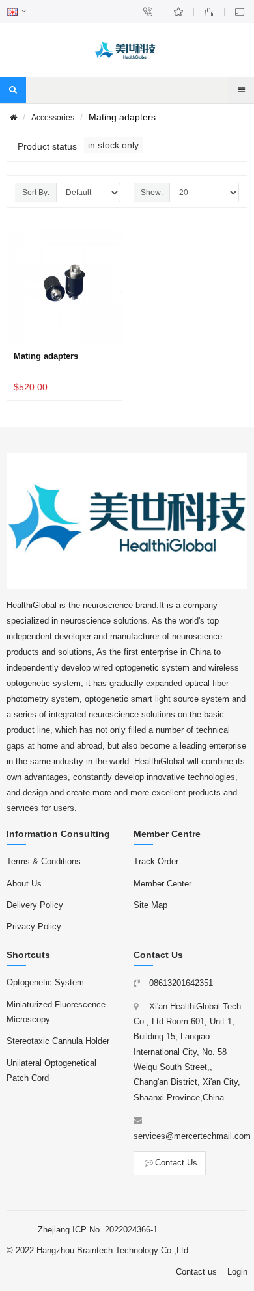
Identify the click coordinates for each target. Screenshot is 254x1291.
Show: (152, 192)
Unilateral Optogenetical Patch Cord (51, 1070)
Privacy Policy (34, 926)
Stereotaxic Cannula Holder (58, 1041)
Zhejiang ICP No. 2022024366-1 (98, 1229)
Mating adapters (46, 356)
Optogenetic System (45, 982)
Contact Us (176, 1162)
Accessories (52, 117)
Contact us (196, 1272)
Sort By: (35, 192)
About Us (24, 883)
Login (237, 1272)
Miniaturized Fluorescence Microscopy (56, 1012)
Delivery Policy (35, 905)
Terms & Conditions (44, 861)
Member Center (162, 883)
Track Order (156, 861)
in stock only (113, 145)
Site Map (150, 905)
